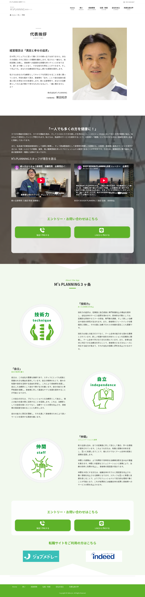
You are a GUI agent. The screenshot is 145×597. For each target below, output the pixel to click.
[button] (43, 232)
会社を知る (60, 586)
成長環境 (34, 586)
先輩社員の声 (74, 586)
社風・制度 (46, 586)
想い (23, 586)
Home (14, 586)
